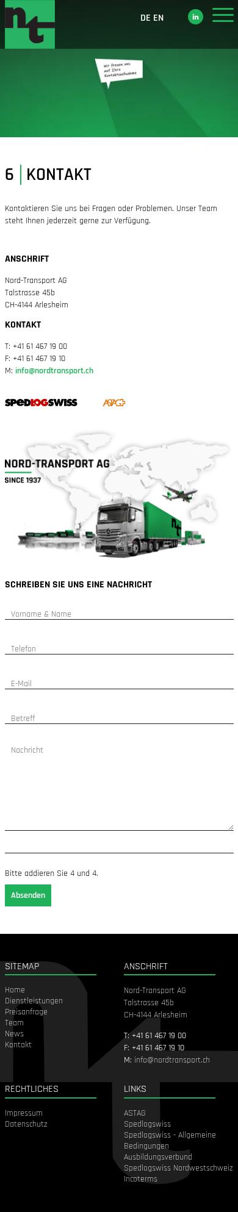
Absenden (28, 895)
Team (14, 1022)
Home (15, 989)
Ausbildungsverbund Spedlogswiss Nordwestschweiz (178, 1163)
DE (145, 18)
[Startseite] (30, 24)
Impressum (24, 1113)
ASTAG (135, 1113)
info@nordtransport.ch (54, 370)
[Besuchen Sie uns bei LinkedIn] (195, 16)
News (14, 1033)
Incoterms (140, 1179)
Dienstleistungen (34, 1000)
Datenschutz (26, 1124)
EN (158, 18)
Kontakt (18, 1044)
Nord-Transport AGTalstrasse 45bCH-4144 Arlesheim (155, 1002)
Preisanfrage (26, 1011)
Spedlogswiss (147, 1124)
